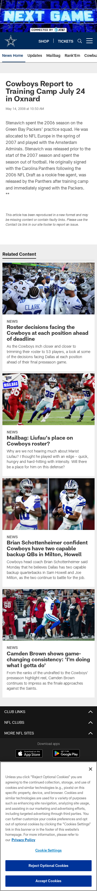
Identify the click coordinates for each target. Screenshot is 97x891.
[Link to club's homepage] (10, 38)
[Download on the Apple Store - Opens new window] (29, 754)
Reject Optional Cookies (49, 865)
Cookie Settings (48, 850)
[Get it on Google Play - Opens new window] (66, 756)
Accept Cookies (49, 881)
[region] (48, 826)
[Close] (90, 769)
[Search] (80, 40)
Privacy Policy (23, 840)
